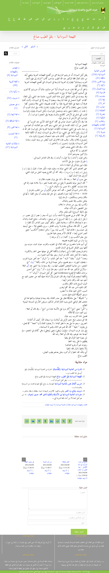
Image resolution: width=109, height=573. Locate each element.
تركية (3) (13, 91)
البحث (98, 58)
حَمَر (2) (101, 103)
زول (32, 262)
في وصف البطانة (29, 461)
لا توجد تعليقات (50, 404)
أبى (27, 266)
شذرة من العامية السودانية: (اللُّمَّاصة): (67, 369)
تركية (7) (101, 85)
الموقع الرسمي (44, 571)
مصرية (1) (100, 114)
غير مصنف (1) (13, 106)
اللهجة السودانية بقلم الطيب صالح (69, 376)
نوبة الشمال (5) (98, 89)
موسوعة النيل (23, 571)
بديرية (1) (101, 132)
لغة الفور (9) (12, 127)
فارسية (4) (100, 92)
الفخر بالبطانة (65, 461)
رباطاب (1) (100, 121)
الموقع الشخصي (37, 571)
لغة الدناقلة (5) (11, 121)
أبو (78, 179)
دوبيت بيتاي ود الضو (73, 391)
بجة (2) (101, 100)
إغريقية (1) (100, 136)
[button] (85, 460)
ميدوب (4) (100, 96)
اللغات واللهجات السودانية (79, 404)
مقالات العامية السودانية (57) (11, 145)
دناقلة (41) (100, 78)
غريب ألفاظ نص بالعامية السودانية (68, 384)
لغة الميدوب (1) (13, 135)
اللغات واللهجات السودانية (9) (12, 71)
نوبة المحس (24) (98, 82)
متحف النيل (30, 571)
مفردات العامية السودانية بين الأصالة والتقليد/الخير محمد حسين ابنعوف (55, 394)
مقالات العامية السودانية (63, 404)
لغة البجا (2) (12, 114)
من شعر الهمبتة (47, 461)
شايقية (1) (100, 118)
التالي (26, 47)
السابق (33, 47)
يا (86, 161)
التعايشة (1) (100, 110)
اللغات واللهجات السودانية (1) (98, 127)
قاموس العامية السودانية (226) (98, 73)
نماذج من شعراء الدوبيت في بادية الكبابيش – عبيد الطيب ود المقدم (82, 465)
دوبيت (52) (12, 98)
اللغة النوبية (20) (13, 83)
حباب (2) (100, 107)
